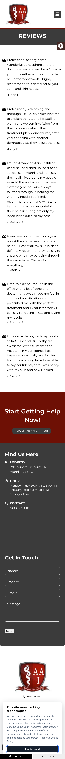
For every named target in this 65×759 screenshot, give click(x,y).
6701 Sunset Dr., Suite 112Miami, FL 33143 (28, 469)
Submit (9, 631)
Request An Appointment (31, 431)
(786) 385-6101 (20, 508)
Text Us (50, 756)
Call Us (18, 756)
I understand (32, 749)
